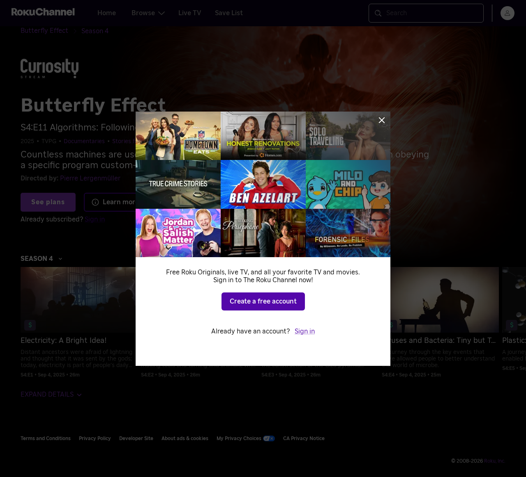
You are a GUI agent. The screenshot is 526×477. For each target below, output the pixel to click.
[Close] (381, 120)
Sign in (305, 331)
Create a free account (263, 301)
